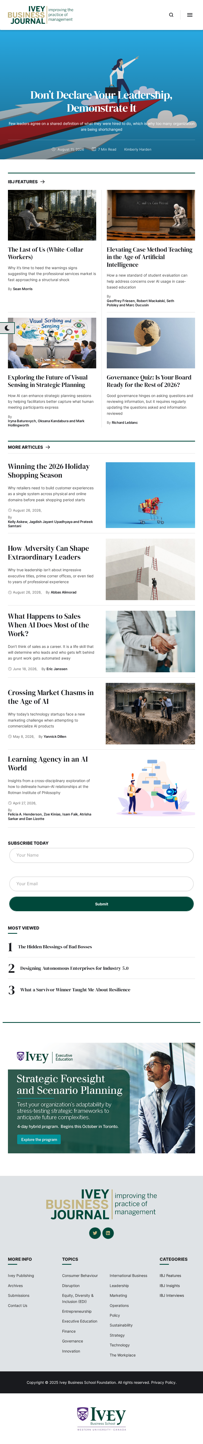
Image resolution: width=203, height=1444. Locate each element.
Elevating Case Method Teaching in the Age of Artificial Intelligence (149, 257)
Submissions (18, 1295)
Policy (115, 1315)
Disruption (71, 1285)
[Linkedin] (108, 1233)
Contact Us (17, 1305)
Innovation (71, 1351)
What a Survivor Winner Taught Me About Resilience (75, 989)
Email (17, 871)
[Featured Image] (52, 215)
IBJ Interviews (172, 1295)
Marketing (118, 1295)
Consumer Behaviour (80, 1275)
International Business (128, 1275)
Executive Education (79, 1321)
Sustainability (121, 1325)
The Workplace (123, 1355)
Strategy (117, 1335)
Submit (101, 904)
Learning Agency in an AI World (48, 763)
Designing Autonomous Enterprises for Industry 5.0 (74, 968)
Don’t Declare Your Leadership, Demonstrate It (101, 101)
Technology (120, 1345)
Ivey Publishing (21, 1275)
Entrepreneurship (77, 1311)
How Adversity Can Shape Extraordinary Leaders (48, 552)
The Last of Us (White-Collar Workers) (45, 253)
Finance (69, 1331)
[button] (171, 14)
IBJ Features (170, 1275)
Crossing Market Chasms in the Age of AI (51, 697)
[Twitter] (95, 1233)
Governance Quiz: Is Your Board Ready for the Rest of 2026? (149, 381)
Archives (15, 1285)
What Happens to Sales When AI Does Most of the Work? (48, 625)
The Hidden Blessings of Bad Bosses (55, 946)
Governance (72, 1341)
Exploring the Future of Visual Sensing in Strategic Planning (48, 381)
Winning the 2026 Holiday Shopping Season (49, 470)
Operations (119, 1305)
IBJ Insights (170, 1285)
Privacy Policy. (164, 1382)
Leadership (119, 1285)
